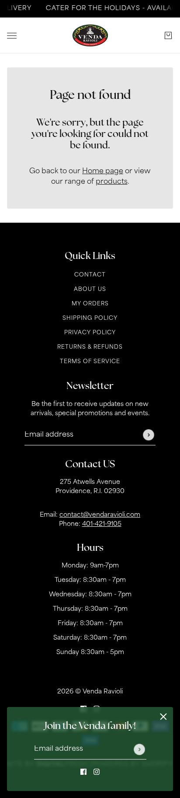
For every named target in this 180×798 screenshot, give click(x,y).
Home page (102, 171)
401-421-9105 (101, 524)
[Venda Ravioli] (90, 35)
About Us (90, 289)
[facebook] (83, 771)
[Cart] (168, 35)
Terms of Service (90, 361)
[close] (163, 716)
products (112, 182)
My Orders (90, 304)
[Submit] (139, 749)
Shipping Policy (90, 318)
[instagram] (96, 771)
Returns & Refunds (90, 347)
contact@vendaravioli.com (99, 515)
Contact (90, 275)
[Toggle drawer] (12, 35)
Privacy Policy (90, 333)
